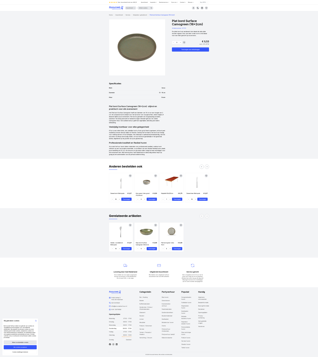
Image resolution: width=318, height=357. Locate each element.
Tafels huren (185, 347)
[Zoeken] (151, 8)
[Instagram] (113, 344)
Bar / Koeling (143, 297)
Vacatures (201, 326)
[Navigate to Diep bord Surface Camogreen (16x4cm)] (146, 231)
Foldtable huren (186, 302)
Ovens (164, 326)
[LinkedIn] (117, 344)
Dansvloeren (166, 300)
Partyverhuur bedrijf (168, 334)
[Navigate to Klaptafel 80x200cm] (172, 182)
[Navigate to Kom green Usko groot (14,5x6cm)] (146, 182)
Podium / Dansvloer (145, 326)
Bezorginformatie (203, 306)
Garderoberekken (167, 312)
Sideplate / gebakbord (140, 15)
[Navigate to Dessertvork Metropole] (121, 182)
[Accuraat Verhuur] (116, 8)
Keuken (141, 316)
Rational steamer (167, 338)
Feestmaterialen (167, 309)
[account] (193, 8)
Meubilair (142, 322)
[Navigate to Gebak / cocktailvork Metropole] (121, 231)
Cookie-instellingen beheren (20, 352)
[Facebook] (110, 344)
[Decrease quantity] (173, 42)
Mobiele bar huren (167, 322)
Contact (182, 2)
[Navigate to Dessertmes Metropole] (197, 182)
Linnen (141, 319)
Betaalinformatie (203, 302)
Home (111, 15)
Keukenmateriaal (167, 316)
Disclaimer (201, 309)
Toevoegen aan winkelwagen (190, 49)
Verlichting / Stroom (145, 338)
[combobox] (204, 2)
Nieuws (190, 2)
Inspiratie (153, 2)
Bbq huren (165, 297)
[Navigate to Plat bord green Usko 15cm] (172, 231)
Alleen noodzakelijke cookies (20, 342)
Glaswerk (142, 312)
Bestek (141, 300)
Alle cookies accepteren (20, 347)
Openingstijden (202, 312)
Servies (128, 15)
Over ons (173, 2)
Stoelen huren (185, 344)
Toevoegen (126, 199)
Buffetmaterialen (144, 304)
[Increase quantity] (180, 42)
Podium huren (185, 338)
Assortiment (144, 2)
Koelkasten (165, 319)
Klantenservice (163, 2)
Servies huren (185, 341)
